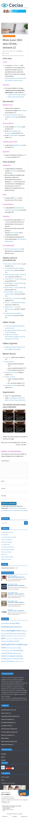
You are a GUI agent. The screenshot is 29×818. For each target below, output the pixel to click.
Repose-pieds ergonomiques (16, 97)
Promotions (16, 65)
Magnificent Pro (17, 145)
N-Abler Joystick (9, 362)
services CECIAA (6, 653)
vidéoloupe (15, 658)
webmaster (13, 51)
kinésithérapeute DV (9, 638)
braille (17, 630)
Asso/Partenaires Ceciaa (7, 532)
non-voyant (21, 55)
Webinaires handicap (6, 559)
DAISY (10, 633)
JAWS (3, 638)
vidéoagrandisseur (6, 658)
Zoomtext (9, 661)
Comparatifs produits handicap (8, 537)
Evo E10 (16, 198)
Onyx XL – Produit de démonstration (15, 302)
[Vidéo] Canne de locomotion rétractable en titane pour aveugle (15, 438)
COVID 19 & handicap (6, 539)
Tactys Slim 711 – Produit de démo (14, 279)
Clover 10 (7, 357)
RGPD (2, 780)
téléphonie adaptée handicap (12, 656)
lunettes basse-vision (18, 638)
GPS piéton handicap (20, 636)
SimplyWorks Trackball (11, 385)
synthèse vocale (16, 653)
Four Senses (17, 127)
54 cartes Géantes (14, 135)
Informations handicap (6, 542)
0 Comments (6, 53)
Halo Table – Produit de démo (13, 264)
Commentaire (5, 461)
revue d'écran (18, 650)
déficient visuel (5, 636)
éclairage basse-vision (19, 661)
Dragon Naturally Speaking (19, 633)
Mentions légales (5, 777)
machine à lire (5, 641)
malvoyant (16, 55)
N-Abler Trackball (10, 377)
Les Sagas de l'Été (5, 544)
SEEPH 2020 (4, 554)
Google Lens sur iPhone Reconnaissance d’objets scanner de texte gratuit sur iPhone (15, 337)
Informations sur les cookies (8, 783)
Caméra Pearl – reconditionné (13, 298)
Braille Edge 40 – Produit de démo (14, 283)
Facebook (3, 754)
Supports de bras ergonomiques (17, 94)
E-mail (3, 488)
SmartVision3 (13, 171)
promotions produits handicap (13, 648)
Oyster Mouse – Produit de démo (14, 287)
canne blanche (5, 633)
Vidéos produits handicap (7, 557)
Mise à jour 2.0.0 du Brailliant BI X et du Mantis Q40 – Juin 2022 (13, 444)
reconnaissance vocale (7, 650)
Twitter (3, 757)
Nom (3, 481)
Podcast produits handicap (7, 547)
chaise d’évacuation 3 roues (14, 249)
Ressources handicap (6, 552)
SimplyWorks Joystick (11, 372)
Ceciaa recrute (4, 534)
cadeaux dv (24, 631)
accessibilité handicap (8, 623)
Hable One (21, 110)
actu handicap (7, 55)
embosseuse (13, 636)
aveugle (12, 55)
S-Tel (12, 182)
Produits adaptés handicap (9, 36)
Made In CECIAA (14, 641)
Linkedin (3, 760)
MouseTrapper (14, 232)
